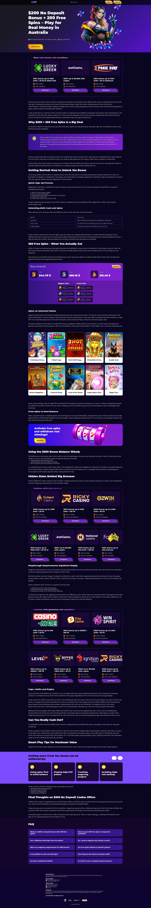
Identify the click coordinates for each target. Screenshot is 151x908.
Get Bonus (45, 90)
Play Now (116, 266)
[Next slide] (120, 758)
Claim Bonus (35, 46)
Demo (37, 342)
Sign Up (117, 2)
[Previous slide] (114, 758)
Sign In (109, 2)
